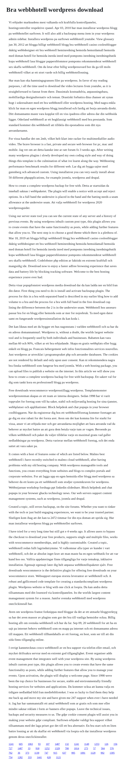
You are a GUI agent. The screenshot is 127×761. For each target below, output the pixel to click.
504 (103, 748)
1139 (36, 753)
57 (94, 748)
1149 (86, 744)
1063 (30, 744)
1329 (57, 748)
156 (115, 744)
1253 (96, 744)
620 (49, 757)
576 (112, 748)
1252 (47, 748)
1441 (39, 757)
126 (106, 744)
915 (55, 753)
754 (10, 757)
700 (67, 748)
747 (46, 753)
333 (30, 757)
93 (39, 744)
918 (37, 748)
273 (86, 748)
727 (10, 748)
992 (102, 753)
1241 (11, 744)
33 (29, 748)
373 (27, 753)
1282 (20, 757)
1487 (57, 744)
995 (73, 753)
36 (19, 753)
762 (10, 753)
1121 (58, 757)
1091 (82, 753)
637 (64, 753)
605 (21, 744)
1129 (93, 753)
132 (67, 744)
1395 (112, 753)
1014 (76, 748)
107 (48, 744)
